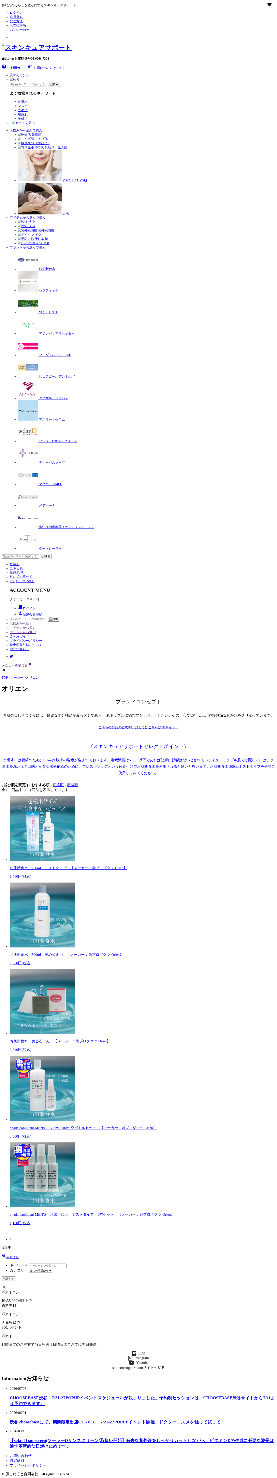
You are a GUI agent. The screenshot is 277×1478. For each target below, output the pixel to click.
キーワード (19, 1265)
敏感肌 (23, 114)
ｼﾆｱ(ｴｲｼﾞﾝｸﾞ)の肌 (22, 581)
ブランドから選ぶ (23, 632)
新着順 (72, 785)
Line (141, 1353)
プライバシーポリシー (26, 640)
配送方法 (16, 21)
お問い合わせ (19, 29)
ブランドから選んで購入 (27, 247)
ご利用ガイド (15, 68)
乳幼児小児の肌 (21, 577)
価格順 (58, 785)
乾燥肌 (14, 564)
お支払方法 (18, 25)
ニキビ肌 (16, 568)
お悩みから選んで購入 (26, 130)
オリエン (32, 677)
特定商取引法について (26, 645)
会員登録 (16, 17)
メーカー (16, 677)
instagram (141, 1358)
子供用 (23, 118)
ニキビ (23, 110)
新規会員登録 (30, 614)
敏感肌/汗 (17, 572)
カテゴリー (19, 1270)
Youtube (142, 1363)
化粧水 (23, 101)
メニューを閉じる (17, 665)
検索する (8, 1278)
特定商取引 (19, 1461)
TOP (5, 677)
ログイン (16, 12)
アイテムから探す (23, 628)
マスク (23, 106)
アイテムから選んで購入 (27, 217)
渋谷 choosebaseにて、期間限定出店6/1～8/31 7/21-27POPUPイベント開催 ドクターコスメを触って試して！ (117, 1422)
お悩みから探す (21, 623)
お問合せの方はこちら (47, 68)
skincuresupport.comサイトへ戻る (138, 1368)
